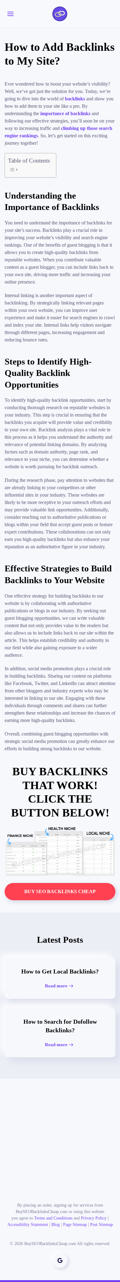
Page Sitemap (75, 1224)
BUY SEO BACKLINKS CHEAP (60, 891)
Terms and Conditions (53, 1218)
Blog (55, 1224)
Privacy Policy (93, 1218)
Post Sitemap (101, 1224)
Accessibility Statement (27, 1224)
